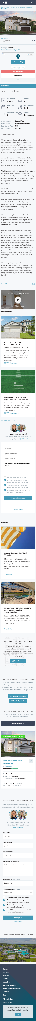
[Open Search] (32, 2)
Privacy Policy (18, 509)
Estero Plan (4, 9)
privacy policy (24, 1010)
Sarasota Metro (15, 7)
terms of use (11, 1010)
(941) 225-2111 (24, 439)
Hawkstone (29, 7)
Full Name (6, 833)
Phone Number (8, 852)
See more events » (8, 420)
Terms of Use (7, 1002)
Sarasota (22, 7)
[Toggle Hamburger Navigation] (4, 2)
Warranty (6, 972)
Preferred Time (11, 889)
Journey (5, 992)
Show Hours (18, 80)
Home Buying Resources (12, 988)
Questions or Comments (11, 861)
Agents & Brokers (9, 985)
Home (3, 7)
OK (18, 1014)
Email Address (7, 842)
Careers (5, 969)
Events (5, 979)
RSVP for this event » (11, 363)
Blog (4, 995)
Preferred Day (11, 880)
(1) (18, 723)
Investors (6, 975)
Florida (8, 7)
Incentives (6, 982)
